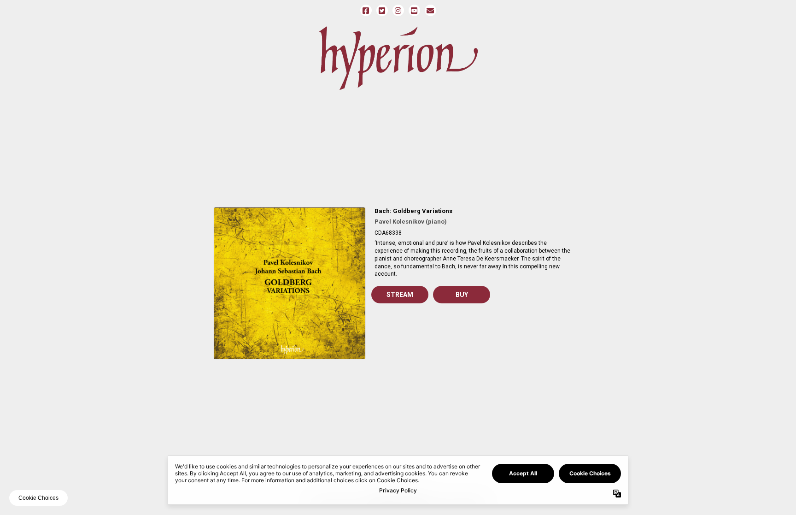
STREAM (399, 294)
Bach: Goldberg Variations (413, 210)
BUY (462, 294)
